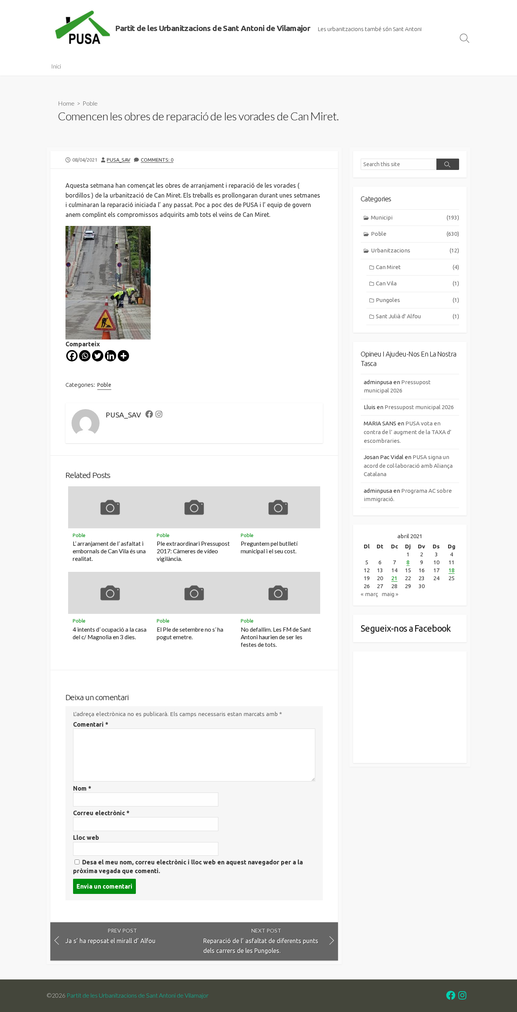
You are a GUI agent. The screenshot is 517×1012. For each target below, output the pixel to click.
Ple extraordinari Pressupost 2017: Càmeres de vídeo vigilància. (193, 551)
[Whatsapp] (84, 355)
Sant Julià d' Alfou (417, 316)
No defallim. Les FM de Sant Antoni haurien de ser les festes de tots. (276, 637)
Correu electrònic (101, 813)
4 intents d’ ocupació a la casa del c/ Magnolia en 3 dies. (109, 633)
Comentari (90, 724)
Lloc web (86, 837)
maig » (390, 594)
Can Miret (417, 267)
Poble (90, 103)
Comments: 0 (157, 159)
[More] (123, 355)
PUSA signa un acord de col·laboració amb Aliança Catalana (408, 465)
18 (451, 570)
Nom (82, 788)
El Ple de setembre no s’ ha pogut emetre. (190, 633)
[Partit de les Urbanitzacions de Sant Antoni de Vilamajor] (82, 28)
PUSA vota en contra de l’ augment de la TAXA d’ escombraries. (408, 432)
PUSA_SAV (118, 159)
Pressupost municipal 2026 (419, 407)
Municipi (415, 217)
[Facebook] (72, 355)
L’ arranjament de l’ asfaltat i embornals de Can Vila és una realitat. (109, 551)
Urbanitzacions (415, 250)
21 (394, 578)
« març (369, 594)
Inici (56, 66)
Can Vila (417, 283)
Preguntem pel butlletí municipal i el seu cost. (269, 547)
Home (66, 103)
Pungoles (417, 300)
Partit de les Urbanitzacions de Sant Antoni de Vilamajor (138, 995)
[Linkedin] (110, 355)
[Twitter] (97, 355)
